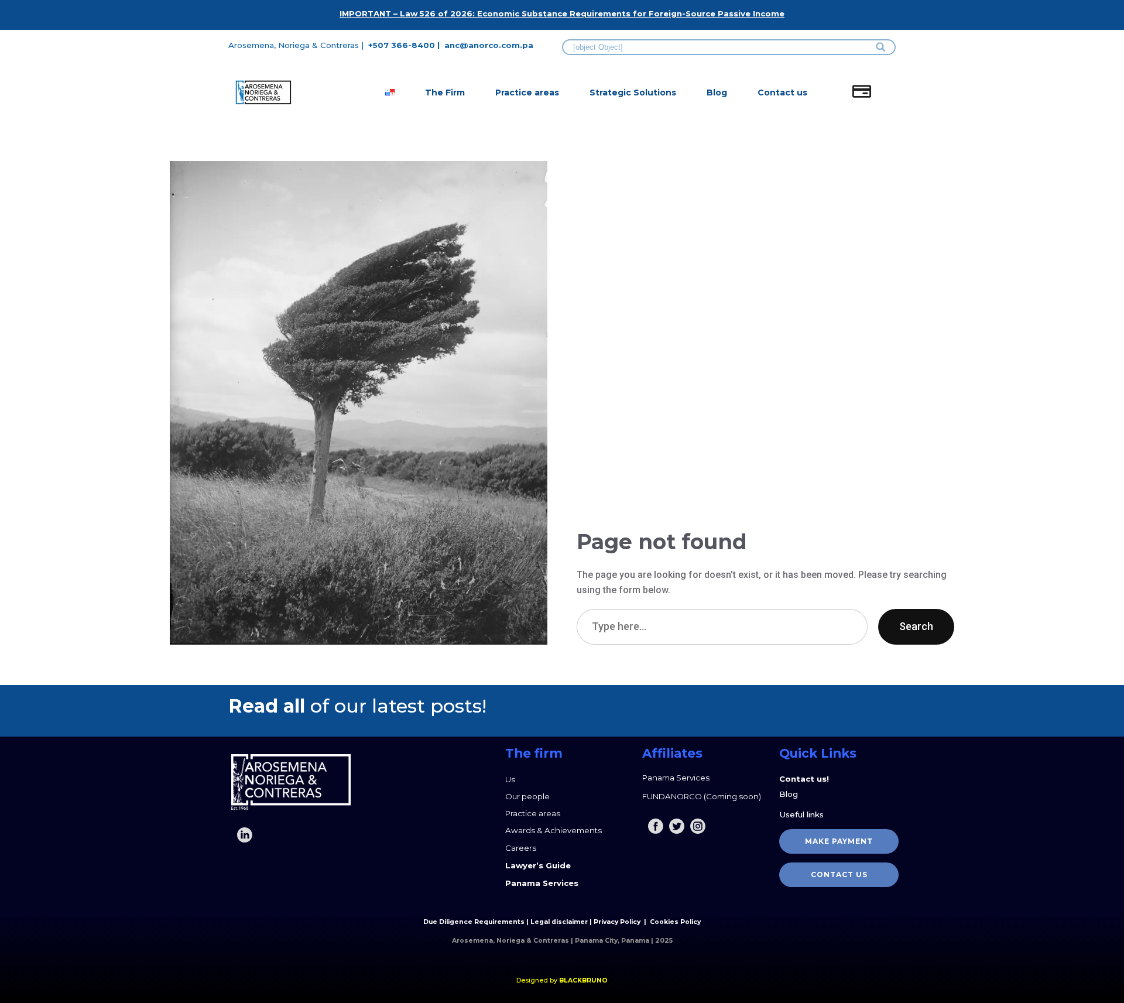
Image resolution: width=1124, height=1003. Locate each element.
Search (916, 626)
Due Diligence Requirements (474, 922)
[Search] (881, 47)
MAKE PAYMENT (839, 841)
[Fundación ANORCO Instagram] (697, 826)
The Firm (445, 92)
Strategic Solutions (633, 92)
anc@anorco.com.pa (488, 45)
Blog (717, 92)
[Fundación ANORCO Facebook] (655, 826)
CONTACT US (839, 874)
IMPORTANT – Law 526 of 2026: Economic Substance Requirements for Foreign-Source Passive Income (562, 13)
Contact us (782, 92)
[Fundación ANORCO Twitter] (676, 826)
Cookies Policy (675, 922)
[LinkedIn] (244, 835)
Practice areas (527, 92)
